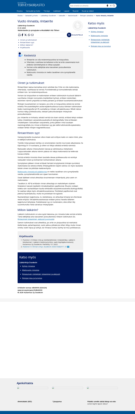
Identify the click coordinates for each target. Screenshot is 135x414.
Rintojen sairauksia (86, 16)
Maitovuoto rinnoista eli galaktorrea (32, 172)
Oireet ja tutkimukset (28, 40)
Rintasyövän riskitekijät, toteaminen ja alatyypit (41, 274)
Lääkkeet (57, 11)
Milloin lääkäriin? (26, 45)
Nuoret (75, 11)
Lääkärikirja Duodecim (48, 16)
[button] (19, 35)
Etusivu (20, 11)
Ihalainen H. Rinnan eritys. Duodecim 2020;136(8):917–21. (45, 247)
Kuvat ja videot (88, 11)
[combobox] (93, 6)
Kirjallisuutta (25, 47)
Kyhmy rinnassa (28, 266)
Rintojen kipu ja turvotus (32, 278)
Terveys (47, 11)
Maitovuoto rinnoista (30, 270)
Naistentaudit (73, 16)
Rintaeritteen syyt (27, 42)
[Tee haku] (114, 5)
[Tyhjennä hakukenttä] (110, 5)
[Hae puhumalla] (107, 5)
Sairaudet (62, 16)
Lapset (66, 11)
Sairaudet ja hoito (33, 11)
